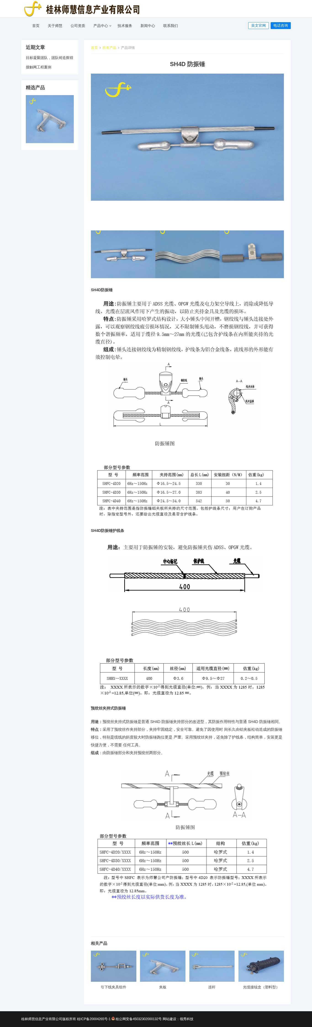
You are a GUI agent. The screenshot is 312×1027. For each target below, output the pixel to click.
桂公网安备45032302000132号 (139, 1019)
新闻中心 (147, 26)
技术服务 (125, 26)
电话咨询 (280, 25)
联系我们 (170, 26)
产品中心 (100, 26)
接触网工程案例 (38, 67)
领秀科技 (186, 1019)
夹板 (163, 987)
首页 (36, 26)
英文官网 (258, 25)
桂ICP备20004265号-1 (94, 1019)
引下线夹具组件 (113, 987)
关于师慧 (55, 26)
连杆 (212, 987)
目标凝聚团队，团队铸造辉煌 (49, 58)
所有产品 (109, 48)
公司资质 (78, 26)
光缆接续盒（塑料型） (261, 987)
